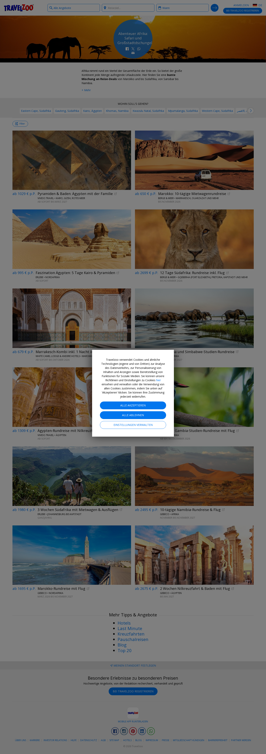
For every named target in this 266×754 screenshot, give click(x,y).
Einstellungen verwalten (133, 425)
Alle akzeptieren (133, 405)
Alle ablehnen (133, 415)
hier (158, 380)
